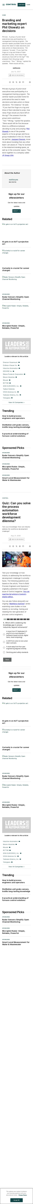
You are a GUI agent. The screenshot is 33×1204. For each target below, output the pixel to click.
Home (4, 15)
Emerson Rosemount (10, 362)
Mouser (5, 380)
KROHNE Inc (7, 371)
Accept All (16, 1200)
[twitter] (16, 82)
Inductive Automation (10, 368)
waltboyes (16, 68)
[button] (3, 4)
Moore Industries (9, 377)
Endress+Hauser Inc (10, 365)
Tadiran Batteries (9, 389)
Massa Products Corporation (13, 374)
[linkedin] (13, 82)
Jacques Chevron (18, 139)
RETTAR (6, 383)
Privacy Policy (23, 1195)
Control (5, 498)
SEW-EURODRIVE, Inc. (11, 386)
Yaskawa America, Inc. (11, 395)
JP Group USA (8, 155)
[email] (23, 82)
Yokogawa (6, 398)
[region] (16, 1196)
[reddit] (20, 82)
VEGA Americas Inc (9, 392)
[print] (30, 82)
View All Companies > (16, 402)
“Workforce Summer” (17, 604)
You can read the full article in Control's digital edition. (16, 594)
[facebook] (10, 82)
